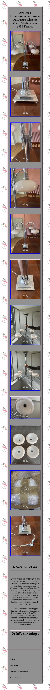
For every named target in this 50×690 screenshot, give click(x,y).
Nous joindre (14, 665)
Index (11, 653)
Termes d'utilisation (16, 678)
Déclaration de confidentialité (19, 671)
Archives (12, 659)
